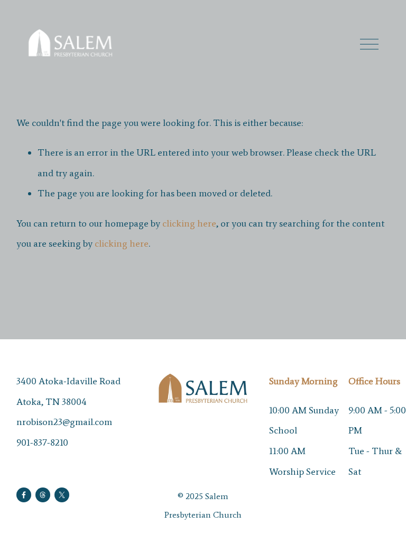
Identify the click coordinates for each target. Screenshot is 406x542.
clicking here (189, 223)
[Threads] (42, 494)
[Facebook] (23, 494)
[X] (61, 494)
